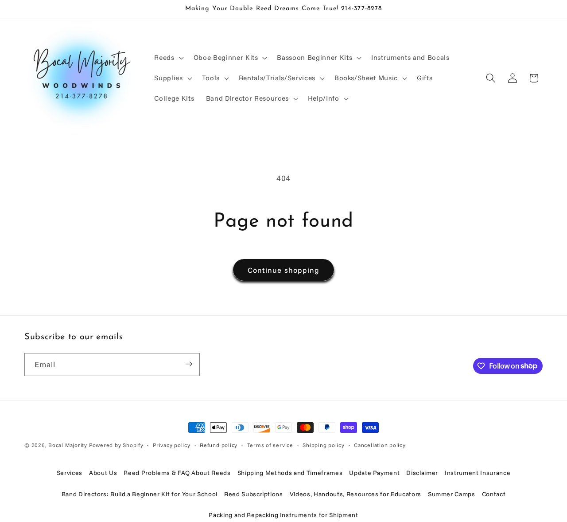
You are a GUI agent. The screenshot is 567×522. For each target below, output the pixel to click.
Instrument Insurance (477, 473)
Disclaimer (422, 473)
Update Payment (374, 473)
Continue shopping (284, 270)
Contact (494, 494)
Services (69, 473)
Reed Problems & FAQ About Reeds (177, 473)
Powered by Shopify (116, 445)
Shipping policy (324, 445)
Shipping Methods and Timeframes (289, 473)
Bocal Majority (67, 445)
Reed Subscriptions (253, 494)
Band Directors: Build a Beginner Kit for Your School (139, 494)
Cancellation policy (380, 445)
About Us (103, 473)
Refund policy (218, 445)
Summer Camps (451, 494)
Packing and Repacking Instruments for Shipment (283, 515)
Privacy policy (171, 445)
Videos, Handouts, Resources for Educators (355, 494)
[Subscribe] (188, 364)
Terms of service (270, 445)
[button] (167, 57)
